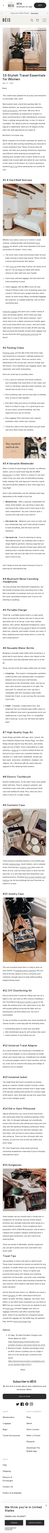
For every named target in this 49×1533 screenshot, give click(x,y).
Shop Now (34, 13)
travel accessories (10, 111)
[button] (32, 20)
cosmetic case (25, 867)
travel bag (9, 1308)
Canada (14, 1523)
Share (4, 88)
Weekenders (8, 1417)
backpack (12, 1295)
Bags (5, 1429)
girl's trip (14, 166)
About (29, 1423)
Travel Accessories (11, 1435)
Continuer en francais (10, 1528)
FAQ (5, 1465)
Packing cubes (9, 353)
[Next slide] (47, 13)
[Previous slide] (1, 13)
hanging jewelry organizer (25, 971)
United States (35, 1523)
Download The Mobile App (33, 1449)
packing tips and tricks (30, 334)
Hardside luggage (10, 312)
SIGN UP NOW (24, 1396)
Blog (29, 1417)
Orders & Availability (12, 1493)
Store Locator (33, 1429)
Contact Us (8, 1487)
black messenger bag (22, 1321)
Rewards (31, 1441)
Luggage (7, 1423)
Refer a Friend (33, 1435)
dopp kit (15, 750)
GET (40, 5)
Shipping (7, 1471)
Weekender (7, 475)
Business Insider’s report (27, 1002)
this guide (25, 628)
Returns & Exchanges (8, 1479)
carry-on (13, 267)
